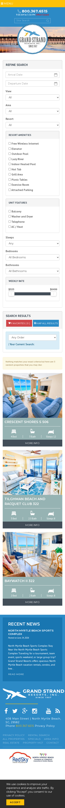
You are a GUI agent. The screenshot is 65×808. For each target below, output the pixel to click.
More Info (32, 443)
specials (34, 738)
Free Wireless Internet (25, 143)
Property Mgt (33, 742)
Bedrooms (12, 251)
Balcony (16, 211)
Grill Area (17, 174)
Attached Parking (22, 190)
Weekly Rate (16, 281)
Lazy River (17, 159)
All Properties (14, 738)
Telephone (18, 221)
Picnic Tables (19, 179)
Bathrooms (12, 265)
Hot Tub (16, 169)
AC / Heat (17, 226)
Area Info (51, 738)
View (8, 91)
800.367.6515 (35, 11)
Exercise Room (20, 184)
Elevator (16, 149)
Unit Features (18, 202)
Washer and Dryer (22, 216)
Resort (10, 119)
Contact (52, 742)
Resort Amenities (20, 135)
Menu (8, 3)
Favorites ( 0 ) (20, 323)
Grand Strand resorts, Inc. (32, 38)
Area (8, 105)
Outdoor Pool (19, 154)
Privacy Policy (45, 726)
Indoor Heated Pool (23, 164)
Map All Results (47, 323)
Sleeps (10, 237)
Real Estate (11, 742)
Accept (15, 802)
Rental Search (39, 735)
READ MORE (16, 674)
